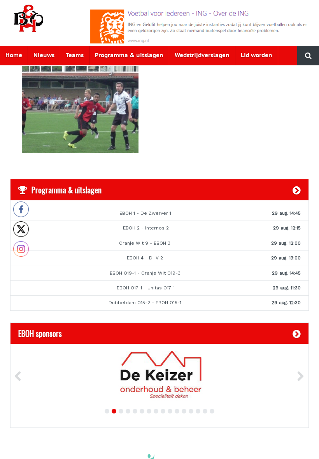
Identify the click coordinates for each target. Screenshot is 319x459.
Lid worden (256, 55)
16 (212, 411)
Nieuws (43, 55)
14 (198, 411)
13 (191, 411)
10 (170, 411)
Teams (75, 55)
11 (177, 411)
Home (13, 55)
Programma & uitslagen (129, 55)
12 (184, 411)
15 (205, 411)
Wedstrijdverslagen (202, 55)
